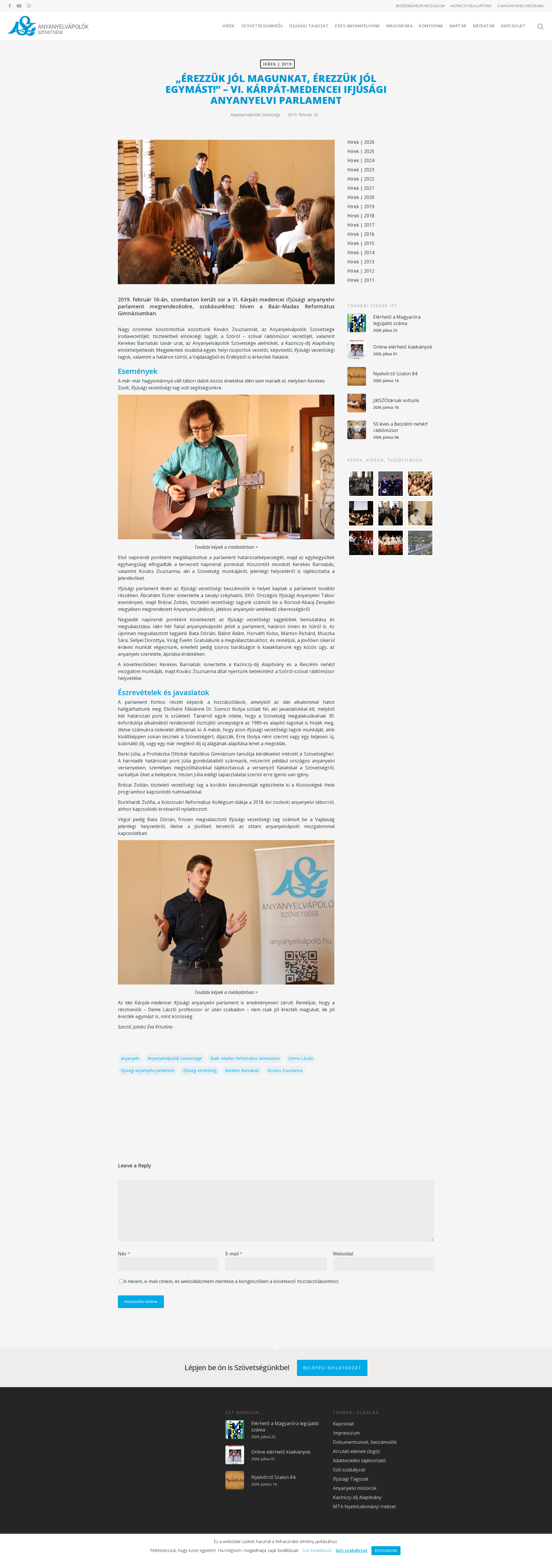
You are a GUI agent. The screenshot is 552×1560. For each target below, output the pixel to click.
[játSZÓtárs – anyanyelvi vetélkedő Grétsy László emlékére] (361, 484)
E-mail (233, 1254)
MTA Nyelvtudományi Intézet (364, 1506)
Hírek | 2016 (360, 234)
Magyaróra (399, 25)
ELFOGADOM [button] (386, 1550)
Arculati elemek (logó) (356, 1451)
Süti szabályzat (349, 1470)
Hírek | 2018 (360, 216)
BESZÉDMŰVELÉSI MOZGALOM (420, 5)
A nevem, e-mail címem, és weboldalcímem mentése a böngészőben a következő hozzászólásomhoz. (231, 1281)
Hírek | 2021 (360, 188)
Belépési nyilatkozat (332, 1367)
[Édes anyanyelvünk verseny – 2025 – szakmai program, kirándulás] (420, 543)
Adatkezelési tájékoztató (359, 1460)
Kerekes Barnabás (242, 1070)
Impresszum (346, 1433)
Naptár (458, 25)
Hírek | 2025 (360, 151)
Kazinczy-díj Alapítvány (357, 1497)
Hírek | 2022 (360, 179)
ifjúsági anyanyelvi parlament (148, 1070)
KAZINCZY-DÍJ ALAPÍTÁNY (471, 5)
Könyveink (431, 25)
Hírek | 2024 (360, 160)
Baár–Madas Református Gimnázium (245, 1058)
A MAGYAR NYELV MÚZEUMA (520, 5)
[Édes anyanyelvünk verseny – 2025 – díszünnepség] (391, 543)
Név (124, 1254)
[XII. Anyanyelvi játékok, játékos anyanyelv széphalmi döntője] (361, 513)
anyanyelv (130, 1058)
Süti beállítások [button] (316, 1550)
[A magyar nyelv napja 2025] (361, 543)
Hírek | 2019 (277, 64)
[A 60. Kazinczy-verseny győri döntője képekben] (420, 484)
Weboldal (343, 1254)
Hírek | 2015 (360, 243)
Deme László (300, 1058)
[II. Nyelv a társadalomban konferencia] (391, 484)
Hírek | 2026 (360, 142)
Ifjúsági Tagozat (309, 25)
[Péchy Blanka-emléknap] (420, 513)
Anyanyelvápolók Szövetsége (256, 114)
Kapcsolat (513, 25)
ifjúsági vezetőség (199, 1070)
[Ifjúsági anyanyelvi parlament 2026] (391, 513)
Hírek (229, 25)
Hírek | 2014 (360, 252)
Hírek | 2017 (360, 225)
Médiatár (484, 25)
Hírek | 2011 (360, 280)
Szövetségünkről (262, 25)
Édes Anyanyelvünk (357, 25)
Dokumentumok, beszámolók (365, 1442)
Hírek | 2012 (360, 271)
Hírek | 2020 (360, 197)
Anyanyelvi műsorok (355, 1488)
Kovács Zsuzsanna (285, 1070)
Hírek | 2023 (360, 170)
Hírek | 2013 (360, 262)
